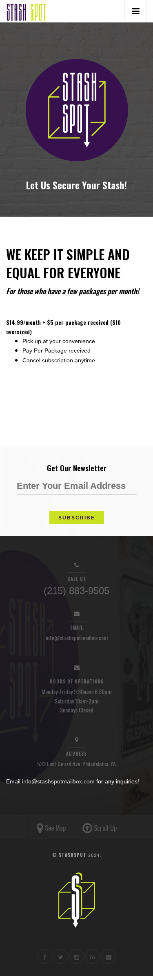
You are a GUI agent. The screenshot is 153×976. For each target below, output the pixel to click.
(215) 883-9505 (76, 590)
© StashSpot (76, 855)
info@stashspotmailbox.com (77, 637)
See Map (54, 828)
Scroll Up (104, 828)
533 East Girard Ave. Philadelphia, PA (76, 763)
